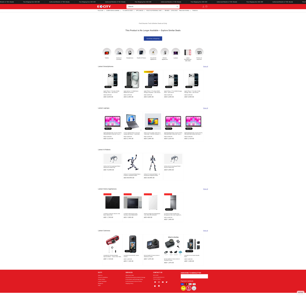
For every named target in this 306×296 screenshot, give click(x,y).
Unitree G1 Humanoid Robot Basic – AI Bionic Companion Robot (132, 175)
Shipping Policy (129, 283)
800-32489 (155, 275)
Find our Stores (156, 279)
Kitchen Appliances (153, 58)
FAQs (99, 285)
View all (205, 66)
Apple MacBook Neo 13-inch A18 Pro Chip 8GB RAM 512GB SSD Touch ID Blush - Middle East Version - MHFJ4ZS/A (173, 133)
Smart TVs (199, 58)
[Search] (177, 7)
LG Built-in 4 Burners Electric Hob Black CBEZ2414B (112, 214)
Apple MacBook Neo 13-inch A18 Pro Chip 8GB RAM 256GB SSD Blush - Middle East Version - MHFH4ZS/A (193, 133)
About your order (130, 275)
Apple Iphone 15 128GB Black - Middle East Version (131, 92)
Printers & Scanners (187, 58)
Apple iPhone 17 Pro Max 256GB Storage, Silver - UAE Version (111, 92)
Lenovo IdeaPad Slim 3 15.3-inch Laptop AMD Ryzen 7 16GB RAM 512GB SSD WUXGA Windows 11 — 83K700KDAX (132, 133)
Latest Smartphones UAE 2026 (176, 59)
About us (100, 275)
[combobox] (153, 7)
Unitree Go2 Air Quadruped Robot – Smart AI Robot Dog (172, 167)
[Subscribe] (206, 276)
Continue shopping (153, 38)
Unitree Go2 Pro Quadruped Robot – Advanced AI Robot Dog (112, 167)
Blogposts (100, 283)
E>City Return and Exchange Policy (134, 279)
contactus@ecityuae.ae (158, 277)
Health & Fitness (130, 58)
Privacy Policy (101, 279)
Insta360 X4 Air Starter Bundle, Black (192, 256)
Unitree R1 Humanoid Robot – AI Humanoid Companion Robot (152, 175)
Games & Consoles (107, 58)
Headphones (118, 58)
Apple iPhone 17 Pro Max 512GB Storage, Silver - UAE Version (192, 92)
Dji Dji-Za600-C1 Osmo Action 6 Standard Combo (172, 259)
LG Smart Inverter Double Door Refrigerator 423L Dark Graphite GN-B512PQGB (173, 214)
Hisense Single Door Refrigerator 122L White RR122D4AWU (152, 214)
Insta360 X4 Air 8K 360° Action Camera (131, 256)
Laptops (164, 58)
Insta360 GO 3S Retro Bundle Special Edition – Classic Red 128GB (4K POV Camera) (113, 256)
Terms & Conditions (103, 277)
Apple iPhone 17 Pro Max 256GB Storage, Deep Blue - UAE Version (152, 92)
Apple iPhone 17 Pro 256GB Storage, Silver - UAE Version (173, 92)
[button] (101, 10)
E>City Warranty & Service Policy (134, 281)
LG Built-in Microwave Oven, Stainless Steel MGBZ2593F (131, 214)
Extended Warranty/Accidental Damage (135, 277)
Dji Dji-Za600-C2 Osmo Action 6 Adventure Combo (152, 256)
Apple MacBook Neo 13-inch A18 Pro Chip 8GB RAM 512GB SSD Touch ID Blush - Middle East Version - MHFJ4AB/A (113, 133)
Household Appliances (142, 58)
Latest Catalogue (102, 281)
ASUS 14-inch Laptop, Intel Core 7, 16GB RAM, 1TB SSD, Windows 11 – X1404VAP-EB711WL (153, 133)
